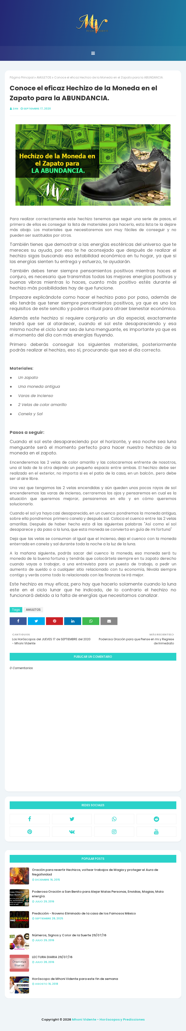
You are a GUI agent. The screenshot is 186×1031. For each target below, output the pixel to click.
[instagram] (114, 832)
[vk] (72, 832)
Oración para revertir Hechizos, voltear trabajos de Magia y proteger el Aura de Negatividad (95, 872)
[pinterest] (30, 832)
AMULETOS (44, 77)
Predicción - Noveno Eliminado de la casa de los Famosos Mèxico (84, 913)
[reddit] (157, 819)
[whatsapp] (114, 819)
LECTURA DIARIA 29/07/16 (52, 957)
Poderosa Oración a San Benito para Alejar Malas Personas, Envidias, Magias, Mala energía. (97, 894)
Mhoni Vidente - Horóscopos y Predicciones (108, 1019)
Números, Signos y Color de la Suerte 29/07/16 (69, 935)
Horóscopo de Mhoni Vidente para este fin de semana (75, 978)
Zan (15, 108)
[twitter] (72, 819)
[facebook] (30, 819)
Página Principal (22, 77)
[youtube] (157, 832)
